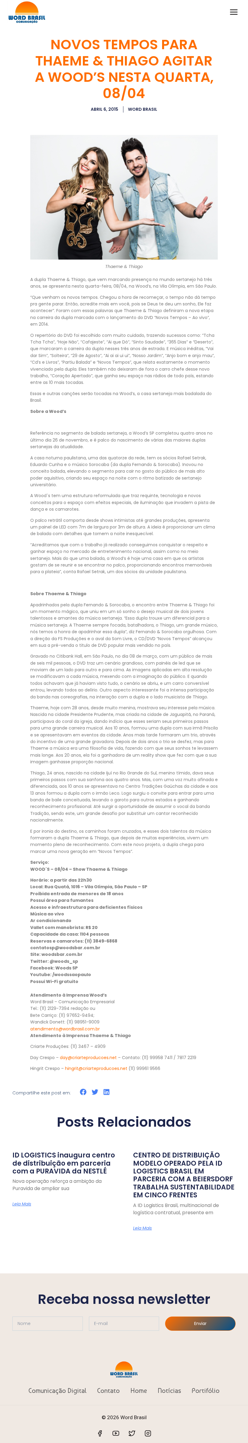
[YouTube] (115, 1433)
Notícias (169, 1390)
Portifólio (206, 1390)
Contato (108, 1390)
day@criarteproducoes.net (88, 1058)
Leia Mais (21, 1204)
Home (138, 1390)
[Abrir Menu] (234, 12)
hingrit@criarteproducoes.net (96, 1068)
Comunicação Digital (57, 1390)
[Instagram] (148, 1433)
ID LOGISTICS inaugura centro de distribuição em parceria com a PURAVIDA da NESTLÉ (63, 1163)
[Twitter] (132, 1433)
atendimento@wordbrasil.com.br (65, 1029)
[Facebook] (99, 1433)
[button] (83, 1092)
